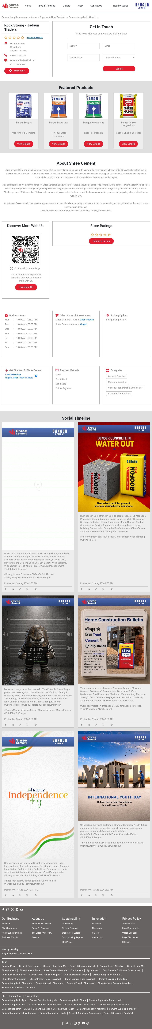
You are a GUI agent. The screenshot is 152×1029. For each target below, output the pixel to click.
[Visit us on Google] (80, 1023)
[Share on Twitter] (28, 589)
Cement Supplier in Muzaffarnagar (19, 1013)
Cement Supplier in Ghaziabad (114, 1004)
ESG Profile (67, 942)
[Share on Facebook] (6, 589)
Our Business (10, 918)
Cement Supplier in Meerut (122, 1009)
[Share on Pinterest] (21, 589)
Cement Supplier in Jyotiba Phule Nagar (53, 1009)
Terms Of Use (128, 923)
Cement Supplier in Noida (53, 1013)
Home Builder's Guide (12, 933)
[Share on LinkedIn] (13, 589)
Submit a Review (35, 37)
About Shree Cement (41, 923)
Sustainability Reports (72, 937)
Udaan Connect (129, 933)
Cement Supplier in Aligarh (43, 1000)
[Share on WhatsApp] (35, 589)
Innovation (99, 918)
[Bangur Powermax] (58, 106)
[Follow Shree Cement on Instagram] (76, 1023)
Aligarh (83, 324)
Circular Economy (70, 928)
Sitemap (126, 942)
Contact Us (97, 937)
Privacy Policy (131, 918)
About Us (38, 918)
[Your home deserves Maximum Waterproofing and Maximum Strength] (114, 640)
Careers (95, 933)
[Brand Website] (88, 1023)
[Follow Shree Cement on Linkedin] (72, 1023)
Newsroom (97, 928)
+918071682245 (18, 55)
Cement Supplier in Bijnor (73, 1000)
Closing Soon (17, 64)
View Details (23, 143)
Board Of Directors (40, 928)
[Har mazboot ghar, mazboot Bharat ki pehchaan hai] (38, 795)
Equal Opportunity (130, 928)
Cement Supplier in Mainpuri (91, 1009)
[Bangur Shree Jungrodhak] (128, 106)
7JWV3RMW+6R (13, 374)
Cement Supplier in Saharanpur (85, 1013)
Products (6, 923)
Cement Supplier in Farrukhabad (45, 1004)
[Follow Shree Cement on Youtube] (84, 1023)
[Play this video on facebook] (38, 486)
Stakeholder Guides (71, 933)
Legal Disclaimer (130, 937)
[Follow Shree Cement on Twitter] (68, 1023)
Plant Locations (9, 928)
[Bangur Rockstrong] (93, 106)
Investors (96, 923)
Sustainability (71, 918)
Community (67, 923)
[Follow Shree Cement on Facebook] (63, 1023)
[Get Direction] (37, 376)
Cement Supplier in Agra (14, 1000)
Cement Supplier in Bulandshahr (105, 1000)
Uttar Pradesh (87, 319)
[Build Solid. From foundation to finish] (38, 486)
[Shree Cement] (11, 6)
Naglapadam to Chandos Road (17, 953)
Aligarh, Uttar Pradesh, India (19, 377)
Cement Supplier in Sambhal (118, 1013)
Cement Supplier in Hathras (16, 1009)
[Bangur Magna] (23, 106)
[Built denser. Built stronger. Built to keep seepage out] (114, 467)
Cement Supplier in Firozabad (80, 1004)
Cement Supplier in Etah (14, 1004)
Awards (35, 937)
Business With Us (10, 937)
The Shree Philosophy (42, 933)
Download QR (26, 287)
